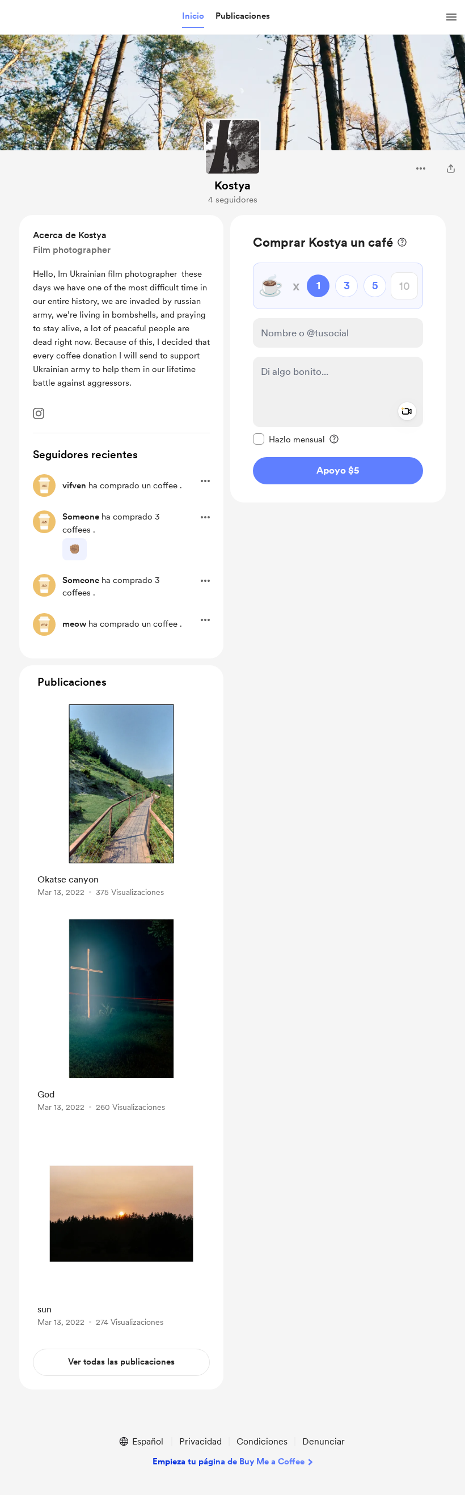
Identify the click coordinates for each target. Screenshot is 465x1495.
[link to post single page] (121, 801)
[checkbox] (289, 439)
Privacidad (200, 1441)
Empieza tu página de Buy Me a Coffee (229, 1461)
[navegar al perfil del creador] (232, 147)
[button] (193, 16)
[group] (121, 801)
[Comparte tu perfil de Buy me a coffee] (451, 168)
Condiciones (262, 1441)
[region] (338, 358)
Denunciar (323, 1441)
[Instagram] (38, 413)
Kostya (232, 185)
